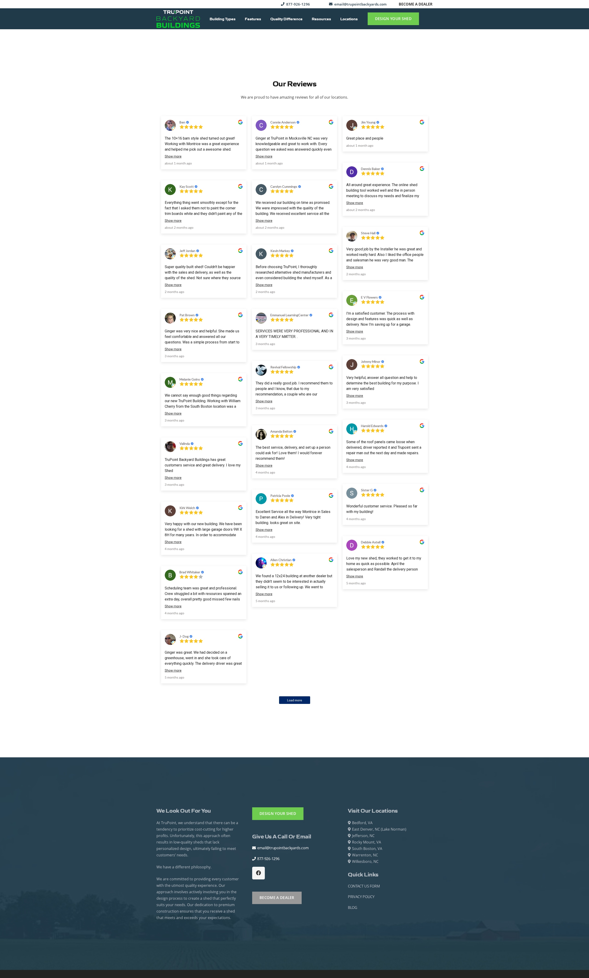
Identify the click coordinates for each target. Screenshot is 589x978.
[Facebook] (258, 873)
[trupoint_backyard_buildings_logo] (178, 19)
